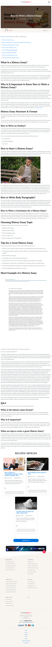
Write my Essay (4, 36)
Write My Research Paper (11, 565)
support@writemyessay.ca (27, 622)
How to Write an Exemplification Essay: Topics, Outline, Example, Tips (14, 474)
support (11, 30)
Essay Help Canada (31, 569)
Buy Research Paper (32, 585)
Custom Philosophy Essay (11, 589)
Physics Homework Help (10, 587)
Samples (26, 634)
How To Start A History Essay (9, 47)
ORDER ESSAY (26, 540)
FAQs (26, 636)
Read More (45, 30)
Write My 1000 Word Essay (33, 567)
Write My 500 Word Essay (33, 565)
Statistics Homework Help (11, 585)
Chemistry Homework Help (11, 583)
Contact (26, 638)
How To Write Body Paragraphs (9, 50)
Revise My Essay (9, 603)
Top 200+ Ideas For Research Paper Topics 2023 (25, 512)
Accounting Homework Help (11, 581)
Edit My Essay (8, 599)
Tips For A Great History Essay (9, 55)
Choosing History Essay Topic (9, 52)
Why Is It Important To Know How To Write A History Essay (16, 42)
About (26, 630)
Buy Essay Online (31, 581)
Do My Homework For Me (11, 591)
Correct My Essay (9, 601)
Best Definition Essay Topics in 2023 (37, 473)
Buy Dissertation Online (32, 587)
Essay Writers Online (32, 572)
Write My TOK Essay (10, 561)
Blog (10, 36)
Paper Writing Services (10, 569)
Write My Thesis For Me (10, 563)
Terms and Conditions (26, 640)
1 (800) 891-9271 (28, 620)
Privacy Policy (26, 642)
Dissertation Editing (10, 605)
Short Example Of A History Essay (10, 57)
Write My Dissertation (10, 567)
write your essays (38, 107)
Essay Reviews (30, 561)
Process (26, 632)
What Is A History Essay (8, 40)
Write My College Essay (32, 563)
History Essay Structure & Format (10, 45)
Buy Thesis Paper (31, 583)
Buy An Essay (30, 574)
